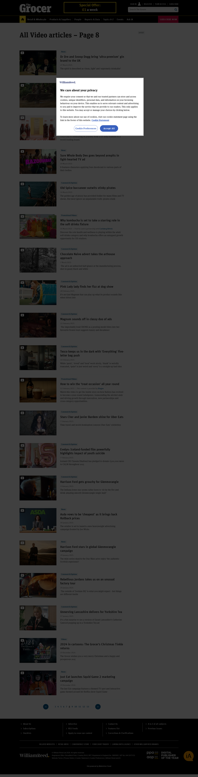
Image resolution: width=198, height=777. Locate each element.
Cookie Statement (100, 120)
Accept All (109, 128)
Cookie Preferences (85, 128)
